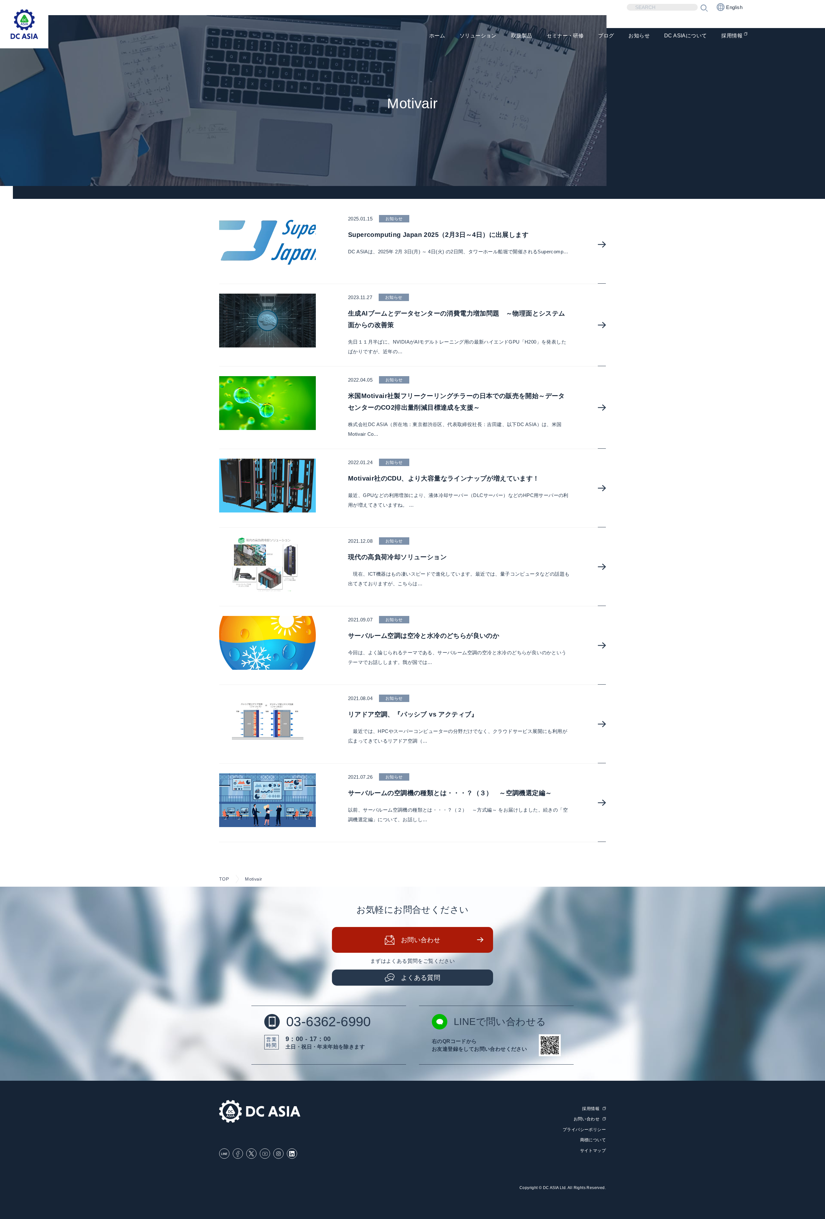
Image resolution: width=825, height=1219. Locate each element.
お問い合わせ (420, 939)
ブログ (606, 35)
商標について (593, 1139)
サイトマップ (593, 1150)
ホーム (437, 35)
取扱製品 (521, 35)
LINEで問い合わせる (500, 1021)
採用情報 (731, 35)
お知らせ (639, 35)
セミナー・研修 (565, 35)
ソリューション (478, 35)
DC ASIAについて (685, 35)
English (734, 7)
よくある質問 (420, 977)
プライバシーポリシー (584, 1129)
